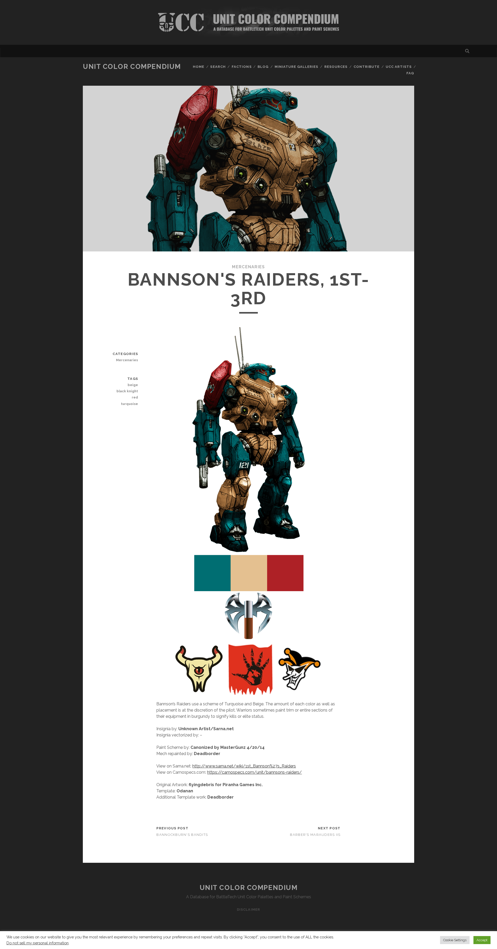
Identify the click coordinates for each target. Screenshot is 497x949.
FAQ (410, 73)
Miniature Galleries (296, 67)
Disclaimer (248, 909)
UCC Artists (399, 67)
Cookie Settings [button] (454, 940)
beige (133, 385)
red (135, 397)
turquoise (129, 404)
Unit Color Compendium (132, 66)
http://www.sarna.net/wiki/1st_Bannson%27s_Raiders (244, 766)
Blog (263, 67)
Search (217, 67)
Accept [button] (482, 940)
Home (198, 67)
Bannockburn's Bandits (182, 835)
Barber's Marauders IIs (315, 835)
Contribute (366, 67)
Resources (335, 67)
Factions (241, 67)
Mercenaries (248, 266)
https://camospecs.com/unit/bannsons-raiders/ (254, 772)
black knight (127, 391)
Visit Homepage (248, 22)
